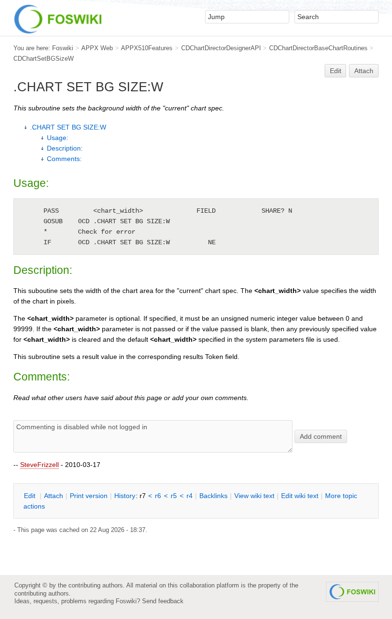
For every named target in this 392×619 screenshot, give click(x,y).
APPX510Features (147, 48)
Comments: (64, 159)
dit (30, 496)
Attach (363, 71)
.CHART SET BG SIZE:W (68, 127)
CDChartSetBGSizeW (43, 58)
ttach (53, 496)
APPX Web (97, 48)
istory (124, 496)
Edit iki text (299, 496)
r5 (174, 496)
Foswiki (62, 48)
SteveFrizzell (39, 464)
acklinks (213, 496)
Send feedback (163, 601)
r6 (158, 496)
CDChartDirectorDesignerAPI (221, 48)
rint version (89, 496)
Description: (65, 148)
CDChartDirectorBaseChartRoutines (318, 48)
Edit (335, 71)
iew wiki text (254, 496)
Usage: (57, 137)
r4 (189, 496)
